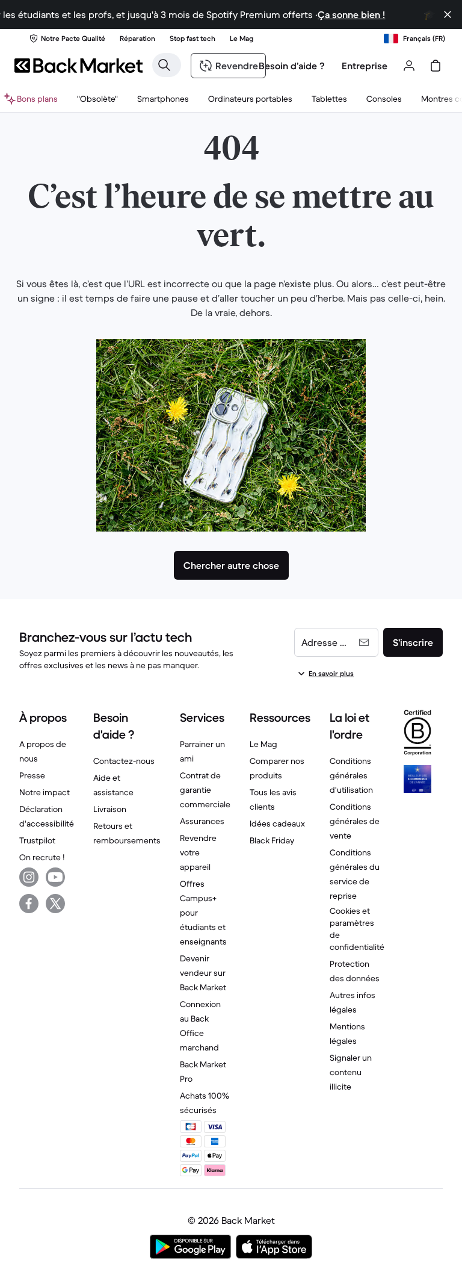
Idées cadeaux (277, 823)
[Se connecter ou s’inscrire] (409, 66)
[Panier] (436, 66)
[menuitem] (163, 98)
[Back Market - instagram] (28, 877)
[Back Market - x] (55, 903)
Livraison (109, 809)
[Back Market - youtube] (55, 877)
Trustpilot (37, 840)
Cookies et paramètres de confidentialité (357, 928)
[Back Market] (78, 65)
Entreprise (364, 66)
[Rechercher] (164, 65)
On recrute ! (41, 857)
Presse (32, 775)
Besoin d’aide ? (292, 66)
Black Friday (272, 840)
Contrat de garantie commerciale (205, 790)
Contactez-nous (124, 760)
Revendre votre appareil (198, 852)
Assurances (202, 821)
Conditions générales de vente (355, 821)
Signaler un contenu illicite (351, 1072)
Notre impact (44, 792)
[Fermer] (447, 14)
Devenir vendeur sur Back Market (203, 973)
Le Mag (263, 744)
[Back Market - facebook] (28, 903)
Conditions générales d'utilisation (351, 775)
